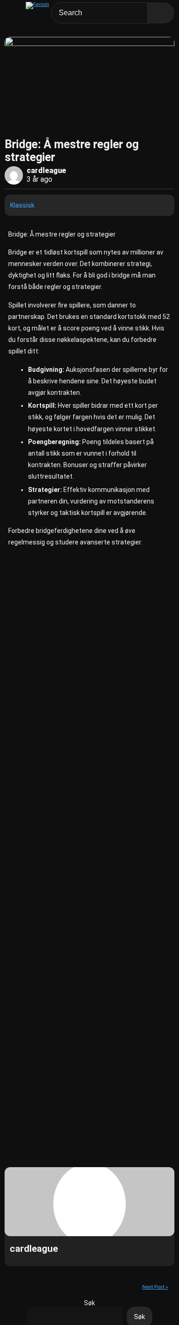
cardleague (46, 170)
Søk (89, 1303)
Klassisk (22, 205)
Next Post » (155, 1287)
